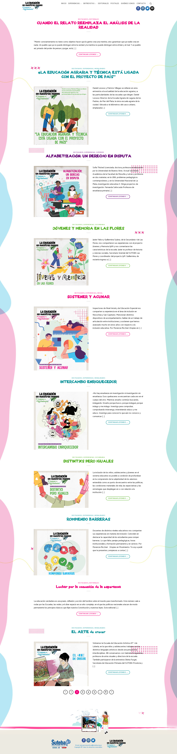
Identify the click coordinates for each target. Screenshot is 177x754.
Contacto (141, 3)
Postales (115, 3)
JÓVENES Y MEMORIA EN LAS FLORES (88, 228)
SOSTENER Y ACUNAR (88, 296)
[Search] (151, 3)
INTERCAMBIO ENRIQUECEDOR (88, 381)
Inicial (99, 293)
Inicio (63, 3)
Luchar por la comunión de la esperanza (88, 586)
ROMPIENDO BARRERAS (88, 519)
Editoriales (103, 3)
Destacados (83, 19)
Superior (100, 152)
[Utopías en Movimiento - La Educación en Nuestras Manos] (34, 5)
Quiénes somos (128, 3)
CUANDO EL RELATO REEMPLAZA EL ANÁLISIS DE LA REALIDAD (88, 25)
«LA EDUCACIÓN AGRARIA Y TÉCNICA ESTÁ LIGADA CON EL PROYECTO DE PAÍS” (88, 74)
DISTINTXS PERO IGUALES (88, 461)
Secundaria (100, 225)
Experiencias (74, 3)
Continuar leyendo (88, 54)
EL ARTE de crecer (88, 631)
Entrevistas (88, 3)
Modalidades (99, 69)
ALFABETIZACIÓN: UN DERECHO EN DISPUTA (88, 156)
